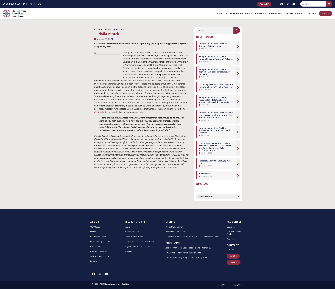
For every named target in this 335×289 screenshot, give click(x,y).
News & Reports (240, 13)
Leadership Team (98, 236)
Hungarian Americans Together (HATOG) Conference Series (192, 236)
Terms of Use (221, 285)
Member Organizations (100, 241)
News (127, 227)
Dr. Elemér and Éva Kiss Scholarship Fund (184, 252)
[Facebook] (281, 4)
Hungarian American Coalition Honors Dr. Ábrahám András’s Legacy (216, 57)
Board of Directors (98, 251)
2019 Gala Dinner (102, 112)
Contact (310, 13)
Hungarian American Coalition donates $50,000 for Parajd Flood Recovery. (214, 130)
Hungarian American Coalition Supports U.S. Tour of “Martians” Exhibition (214, 71)
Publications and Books (234, 233)
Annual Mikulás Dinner (175, 231)
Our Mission (95, 227)
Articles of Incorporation (101, 256)
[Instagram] (287, 4)
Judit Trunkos (205, 174)
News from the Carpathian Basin (139, 241)
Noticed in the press (133, 236)
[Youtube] (294, 4)
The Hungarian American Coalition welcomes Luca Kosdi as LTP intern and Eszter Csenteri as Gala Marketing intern (215, 147)
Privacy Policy (237, 285)
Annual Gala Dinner (174, 227)
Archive (230, 239)
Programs (275, 13)
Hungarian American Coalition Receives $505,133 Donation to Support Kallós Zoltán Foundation (214, 99)
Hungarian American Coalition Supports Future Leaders (213, 45)
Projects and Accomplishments (138, 246)
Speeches (129, 251)
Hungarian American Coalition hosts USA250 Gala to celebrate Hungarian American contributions (216, 115)
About (221, 13)
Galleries (231, 227)
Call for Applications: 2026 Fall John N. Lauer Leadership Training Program (216, 85)
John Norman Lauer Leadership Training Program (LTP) (190, 247)
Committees (96, 246)
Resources (293, 13)
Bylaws (93, 261)
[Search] (329, 4)
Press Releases (131, 231)
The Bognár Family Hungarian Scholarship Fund (186, 257)
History (93, 231)
